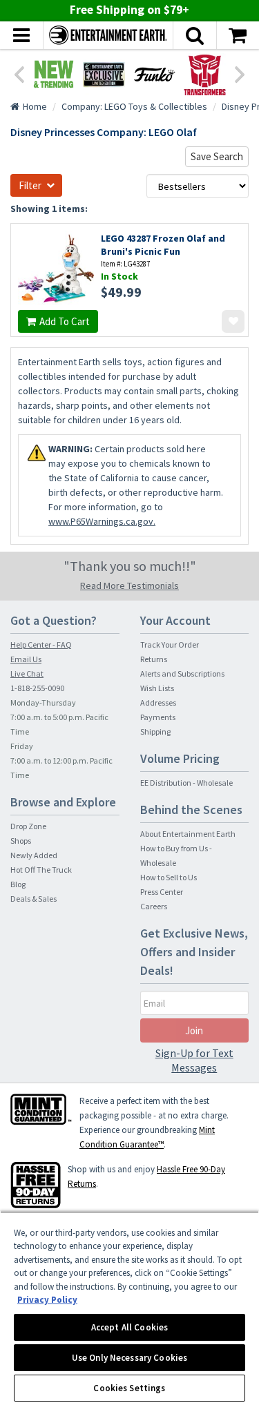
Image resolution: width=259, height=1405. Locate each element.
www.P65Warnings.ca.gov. (101, 521)
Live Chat (27, 673)
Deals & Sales (33, 898)
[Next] (240, 73)
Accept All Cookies (129, 1327)
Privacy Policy (47, 1300)
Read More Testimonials (129, 585)
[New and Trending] (53, 74)
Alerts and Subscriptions (182, 673)
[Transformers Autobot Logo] (205, 74)
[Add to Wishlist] (233, 321)
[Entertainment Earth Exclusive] (104, 74)
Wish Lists (157, 688)
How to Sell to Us (168, 877)
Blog (18, 884)
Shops (20, 840)
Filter (30, 185)
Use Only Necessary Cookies (129, 1358)
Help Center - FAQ (41, 644)
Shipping (155, 731)
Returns (153, 659)
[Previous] (18, 73)
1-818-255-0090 (37, 688)
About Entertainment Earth (188, 834)
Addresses (158, 702)
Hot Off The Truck (41, 869)
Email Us (25, 659)
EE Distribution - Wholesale (186, 782)
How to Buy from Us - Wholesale (176, 855)
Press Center (161, 891)
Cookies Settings (129, 1388)
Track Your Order (169, 644)
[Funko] (154, 74)
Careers (153, 906)
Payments (157, 717)
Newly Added (33, 855)
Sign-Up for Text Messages (194, 1060)
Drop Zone (28, 826)
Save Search (217, 156)
